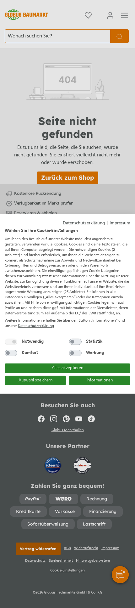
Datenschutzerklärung (84, 223)
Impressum (120, 223)
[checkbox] (11, 342)
